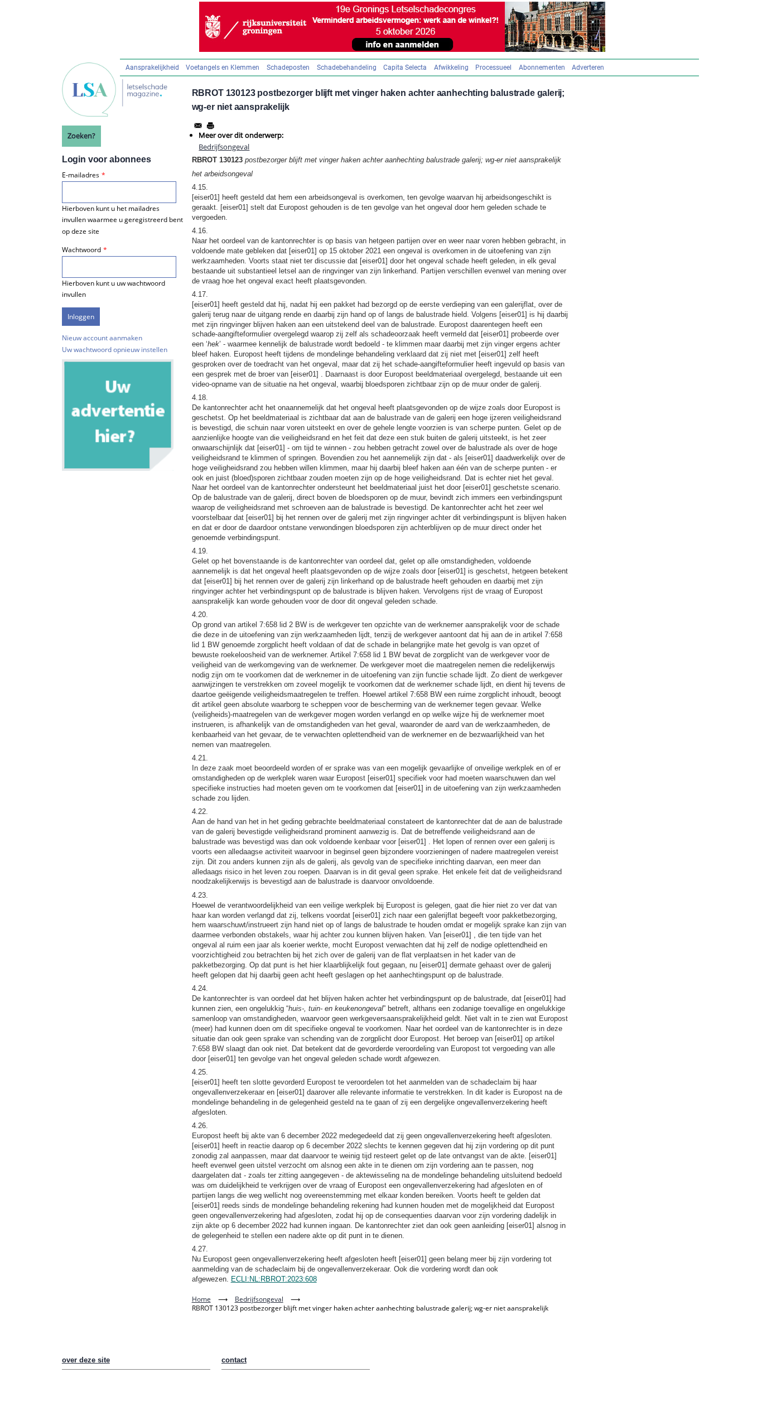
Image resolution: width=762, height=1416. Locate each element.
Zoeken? (81, 136)
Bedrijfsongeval (224, 147)
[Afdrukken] (210, 125)
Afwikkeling (451, 67)
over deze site (86, 1360)
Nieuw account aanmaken (102, 338)
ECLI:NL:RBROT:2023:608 (274, 1279)
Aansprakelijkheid (152, 67)
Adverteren (588, 67)
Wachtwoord (81, 249)
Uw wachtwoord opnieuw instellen (114, 349)
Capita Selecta (405, 67)
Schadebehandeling (347, 67)
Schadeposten (288, 67)
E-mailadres (80, 175)
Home (201, 1299)
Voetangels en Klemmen (222, 67)
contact (234, 1360)
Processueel (493, 67)
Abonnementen (542, 67)
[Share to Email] (198, 125)
